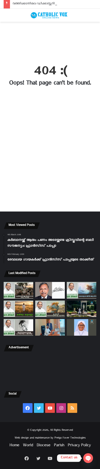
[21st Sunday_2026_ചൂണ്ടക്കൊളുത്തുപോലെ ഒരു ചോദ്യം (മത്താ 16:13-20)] (18, 290)
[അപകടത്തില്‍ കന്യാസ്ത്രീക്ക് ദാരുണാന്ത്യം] (81, 327)
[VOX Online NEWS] (50, 15)
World (28, 446)
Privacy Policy (79, 446)
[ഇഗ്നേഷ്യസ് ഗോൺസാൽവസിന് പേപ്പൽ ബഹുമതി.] (50, 290)
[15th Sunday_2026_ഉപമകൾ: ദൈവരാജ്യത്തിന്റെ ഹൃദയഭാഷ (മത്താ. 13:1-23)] (50, 309)
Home (14, 446)
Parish (59, 446)
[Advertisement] (50, 40)
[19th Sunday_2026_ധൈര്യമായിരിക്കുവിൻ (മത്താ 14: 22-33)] (81, 290)
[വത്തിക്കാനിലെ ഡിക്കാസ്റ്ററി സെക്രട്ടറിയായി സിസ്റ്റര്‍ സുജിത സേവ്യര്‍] (50, 327)
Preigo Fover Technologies (70, 438)
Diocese (43, 446)
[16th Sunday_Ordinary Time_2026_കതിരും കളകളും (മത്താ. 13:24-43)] (18, 309)
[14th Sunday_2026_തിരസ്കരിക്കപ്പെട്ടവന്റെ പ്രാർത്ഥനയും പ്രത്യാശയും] (18, 327)
